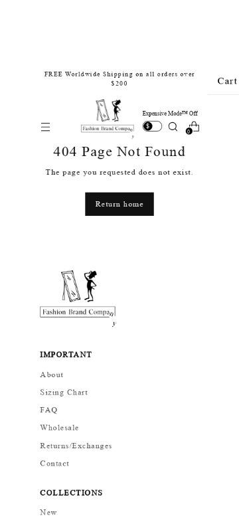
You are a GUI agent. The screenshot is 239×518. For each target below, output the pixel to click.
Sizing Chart (64, 391)
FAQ (49, 409)
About (52, 374)
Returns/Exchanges (76, 445)
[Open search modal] (173, 127)
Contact (55, 462)
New (49, 511)
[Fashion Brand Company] (108, 119)
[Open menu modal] (45, 127)
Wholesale (59, 427)
